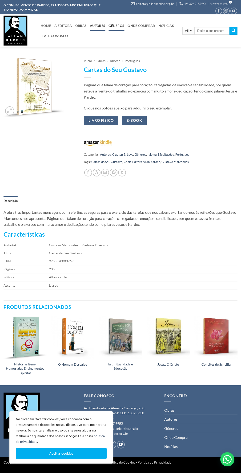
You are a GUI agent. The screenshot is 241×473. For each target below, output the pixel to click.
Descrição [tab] (11, 201)
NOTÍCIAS (166, 26)
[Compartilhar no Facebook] (88, 172)
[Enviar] (233, 31)
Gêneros (140, 154)
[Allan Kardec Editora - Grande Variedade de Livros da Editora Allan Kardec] (19, 30)
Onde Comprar (176, 437)
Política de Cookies (121, 462)
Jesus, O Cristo (168, 364)
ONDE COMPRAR (141, 26)
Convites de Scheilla (216, 364)
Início (88, 61)
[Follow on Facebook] (218, 11)
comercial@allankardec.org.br (117, 429)
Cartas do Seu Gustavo (106, 162)
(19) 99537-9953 (219, 3)
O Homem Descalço (72, 364)
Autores (105, 154)
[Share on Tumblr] (122, 172)
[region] (61, 437)
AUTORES (97, 26)
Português (132, 61)
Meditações (166, 154)
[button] (9, 111)
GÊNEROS (116, 26)
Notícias (171, 446)
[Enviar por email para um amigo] (105, 172)
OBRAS (81, 26)
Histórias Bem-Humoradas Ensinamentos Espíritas (25, 368)
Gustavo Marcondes (175, 162)
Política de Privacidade (154, 462)
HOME (46, 26)
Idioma (115, 61)
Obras (100, 61)
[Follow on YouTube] (233, 11)
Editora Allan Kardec (146, 162)
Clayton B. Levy (122, 154)
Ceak (127, 162)
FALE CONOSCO (55, 36)
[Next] (237, 350)
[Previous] (3, 350)
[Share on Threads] (96, 172)
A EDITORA (63, 26)
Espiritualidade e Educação (120, 366)
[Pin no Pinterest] (113, 172)
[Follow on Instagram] (226, 11)
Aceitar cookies (61, 453)
